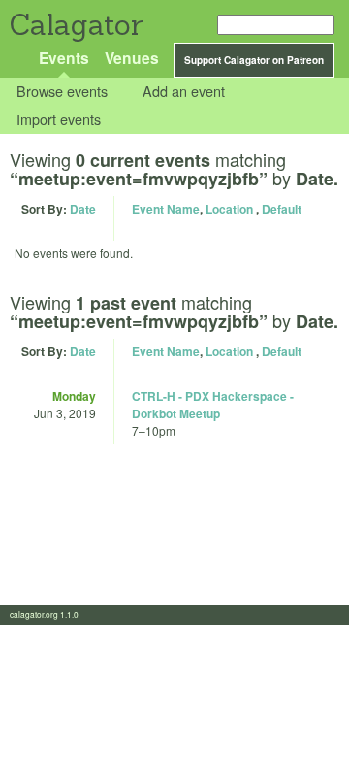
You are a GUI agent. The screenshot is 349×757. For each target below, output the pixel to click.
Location (229, 208)
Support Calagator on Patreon (254, 60)
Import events (58, 119)
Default (281, 208)
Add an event (184, 92)
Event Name (166, 208)
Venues (132, 58)
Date (83, 208)
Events (64, 58)
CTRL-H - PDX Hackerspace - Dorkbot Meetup (213, 404)
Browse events (62, 92)
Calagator (75, 25)
